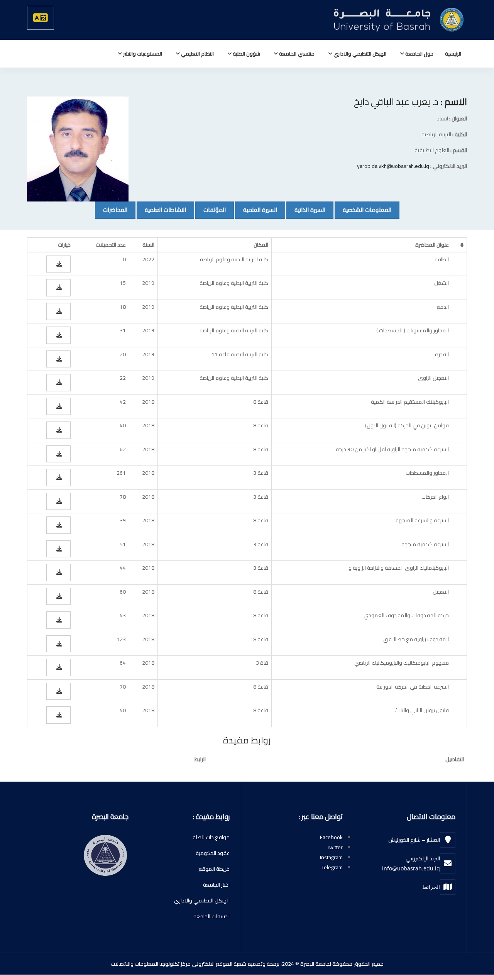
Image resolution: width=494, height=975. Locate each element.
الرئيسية (453, 53)
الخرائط (431, 886)
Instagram (331, 857)
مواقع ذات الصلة (211, 837)
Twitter (335, 847)
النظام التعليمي (197, 53)
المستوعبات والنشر (142, 53)
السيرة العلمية (256, 209)
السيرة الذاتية (305, 209)
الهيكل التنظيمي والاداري (359, 53)
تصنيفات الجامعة (211, 916)
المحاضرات (111, 209)
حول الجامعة (418, 53)
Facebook (331, 837)
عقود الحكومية (213, 853)
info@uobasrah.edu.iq (411, 868)
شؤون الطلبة (246, 53)
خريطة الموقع (214, 869)
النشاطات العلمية (161, 209)
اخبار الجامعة (216, 885)
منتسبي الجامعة (296, 53)
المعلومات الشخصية (363, 209)
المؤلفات (210, 209)
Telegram (332, 867)
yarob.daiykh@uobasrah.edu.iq (393, 166)
